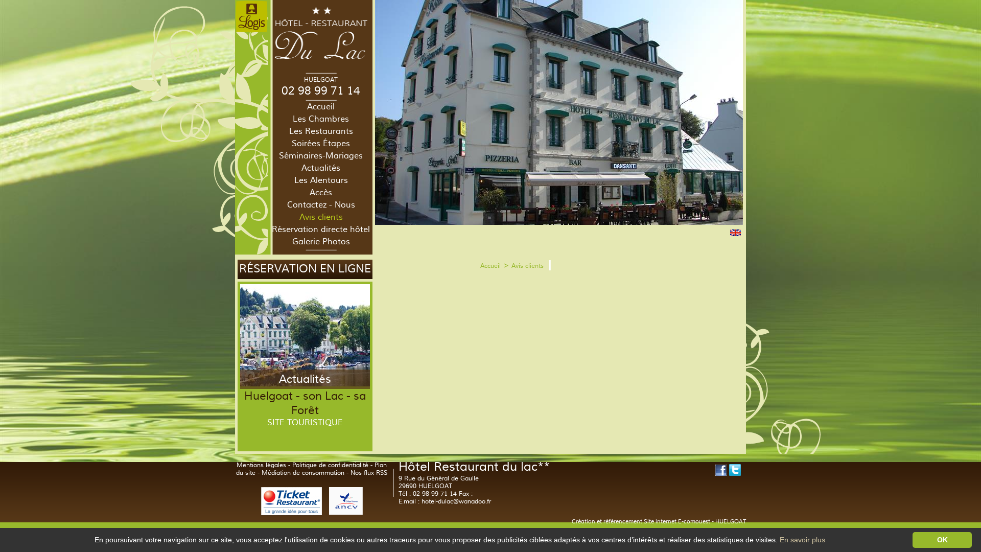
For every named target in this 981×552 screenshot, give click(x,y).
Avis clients (321, 217)
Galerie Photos (321, 242)
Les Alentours (321, 180)
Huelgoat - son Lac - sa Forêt (305, 403)
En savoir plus (802, 540)
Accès (321, 193)
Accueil (321, 107)
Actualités (320, 168)
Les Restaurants (321, 131)
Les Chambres (321, 119)
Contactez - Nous (321, 205)
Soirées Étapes (321, 144)
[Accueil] (320, 60)
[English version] (735, 234)
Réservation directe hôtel (321, 229)
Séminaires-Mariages (321, 156)
